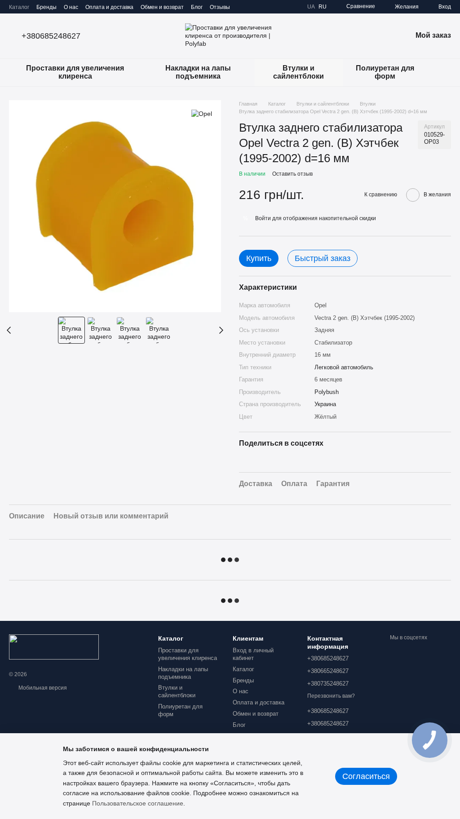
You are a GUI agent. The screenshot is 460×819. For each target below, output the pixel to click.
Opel (320, 305)
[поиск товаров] (444, 72)
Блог (197, 7)
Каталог (19, 7)
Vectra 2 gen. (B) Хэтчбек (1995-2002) (364, 317)
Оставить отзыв (292, 174)
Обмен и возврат (162, 7)
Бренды (46, 7)
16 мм (322, 354)
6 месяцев (328, 379)
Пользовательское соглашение (137, 803)
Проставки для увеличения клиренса (75, 72)
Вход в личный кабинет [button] (253, 654)
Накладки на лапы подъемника (198, 72)
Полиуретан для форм (385, 72)
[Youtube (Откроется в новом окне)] (292, 6)
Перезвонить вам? (331, 696)
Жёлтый (325, 416)
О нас (71, 7)
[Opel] (201, 113)
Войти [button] (263, 218)
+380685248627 (51, 36)
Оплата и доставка (109, 7)
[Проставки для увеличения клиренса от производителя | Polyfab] (54, 646)
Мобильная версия (42, 688)
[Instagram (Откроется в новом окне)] (260, 6)
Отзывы (220, 7)
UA (311, 6)
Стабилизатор (333, 342)
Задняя (324, 330)
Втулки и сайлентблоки (298, 72)
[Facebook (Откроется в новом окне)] (282, 6)
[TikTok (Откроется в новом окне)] (271, 6)
